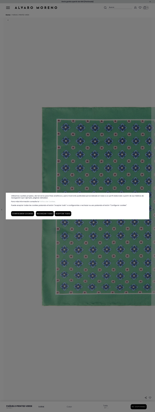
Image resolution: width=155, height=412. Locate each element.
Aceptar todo (63, 213)
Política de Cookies (47, 201)
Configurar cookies (22, 213)
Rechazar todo (45, 213)
